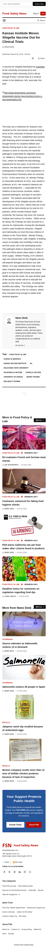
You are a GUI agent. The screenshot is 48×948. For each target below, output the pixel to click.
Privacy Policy (27, 929)
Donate (11, 933)
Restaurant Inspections (36, 907)
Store (4, 933)
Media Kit (37, 929)
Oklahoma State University (16, 368)
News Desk (9, 47)
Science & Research (12, 359)
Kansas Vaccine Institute (15, 363)
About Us (5, 929)
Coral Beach (10, 596)
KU (31, 363)
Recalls (6, 722)
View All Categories (9, 894)
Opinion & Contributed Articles (14, 890)
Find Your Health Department (13, 907)
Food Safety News (26, 945)
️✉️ (5, 862)
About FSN (34, 825)
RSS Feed (22, 916)
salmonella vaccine (13, 372)
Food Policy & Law (10, 28)
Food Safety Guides (25, 886)
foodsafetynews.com (10, 850)
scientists (40, 67)
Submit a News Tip (9, 916)
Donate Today (15, 825)
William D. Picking (12, 381)
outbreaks (7, 639)
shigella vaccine (33, 372)
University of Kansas (13, 377)
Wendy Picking (33, 377)
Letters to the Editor (24, 912)
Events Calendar (8, 912)
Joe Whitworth (11, 465)
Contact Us (15, 929)
